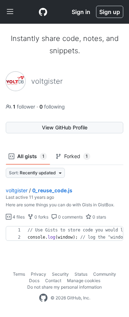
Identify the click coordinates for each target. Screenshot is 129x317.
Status (81, 274)
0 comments (70, 217)
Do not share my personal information (64, 287)
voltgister (17, 190)
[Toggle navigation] (10, 12)
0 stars (98, 217)
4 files (18, 217)
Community (104, 274)
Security (60, 274)
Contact (53, 280)
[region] (64, 233)
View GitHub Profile (64, 127)
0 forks (40, 217)
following (52, 107)
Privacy (38, 274)
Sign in (81, 11)
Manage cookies (83, 280)
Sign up (109, 11)
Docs (34, 280)
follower (25, 107)
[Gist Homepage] (43, 12)
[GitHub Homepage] (43, 298)
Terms (19, 274)
